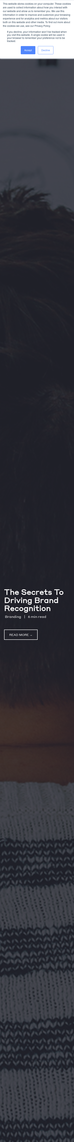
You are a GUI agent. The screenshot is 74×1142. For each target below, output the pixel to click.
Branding (13, 616)
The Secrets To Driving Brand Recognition (34, 600)
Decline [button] (45, 50)
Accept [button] (28, 50)
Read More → (20, 635)
